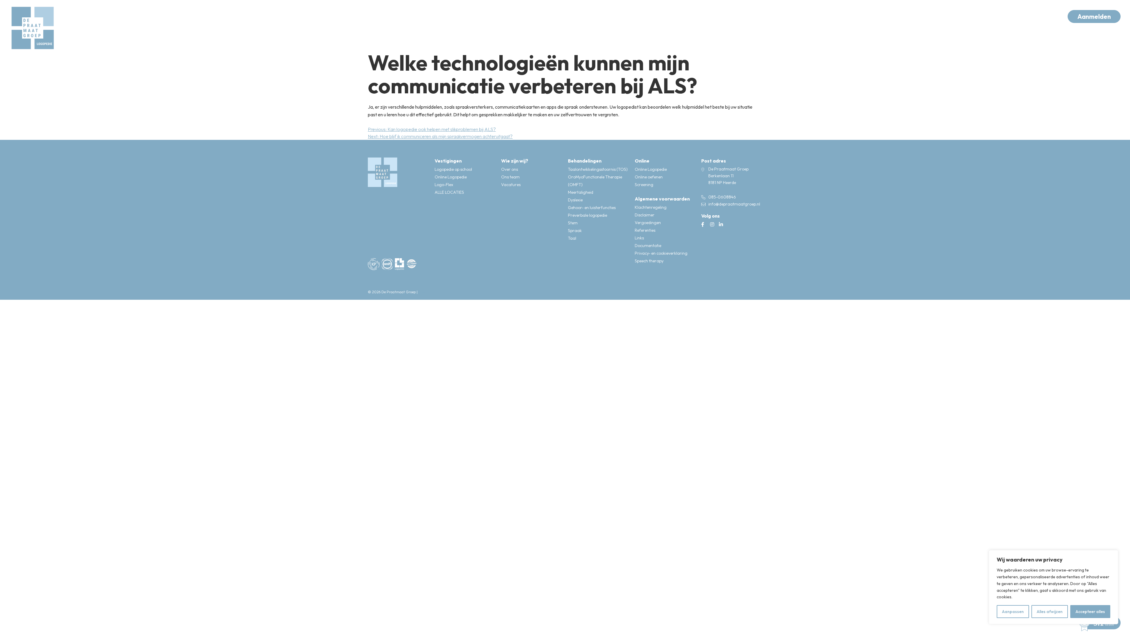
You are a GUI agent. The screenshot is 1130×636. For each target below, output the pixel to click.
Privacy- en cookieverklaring (661, 253)
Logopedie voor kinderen (125, 16)
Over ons (303, 16)
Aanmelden (1094, 16)
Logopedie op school (453, 169)
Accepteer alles (1090, 611)
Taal (572, 238)
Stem (573, 223)
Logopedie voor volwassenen (207, 16)
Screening (644, 184)
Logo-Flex (444, 184)
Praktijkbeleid (751, 292)
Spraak (575, 230)
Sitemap (730, 292)
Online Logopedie (451, 177)
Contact (379, 16)
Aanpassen (1013, 611)
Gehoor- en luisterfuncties (592, 207)
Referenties (645, 230)
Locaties (268, 16)
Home (72, 16)
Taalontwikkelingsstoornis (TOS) (598, 169)
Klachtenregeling (651, 207)
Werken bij (341, 16)
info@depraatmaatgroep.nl (734, 204)
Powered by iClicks (433, 292)
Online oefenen (649, 177)
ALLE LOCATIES (449, 192)
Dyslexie (575, 200)
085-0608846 (722, 197)
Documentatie (648, 245)
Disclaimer (644, 215)
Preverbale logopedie (587, 215)
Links (639, 238)
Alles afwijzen (1050, 611)
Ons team (510, 177)
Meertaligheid (580, 192)
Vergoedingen (648, 222)
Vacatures (511, 184)
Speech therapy (649, 261)
